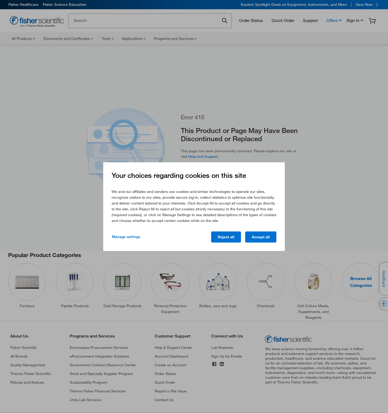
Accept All (261, 237)
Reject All (226, 237)
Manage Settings (126, 236)
